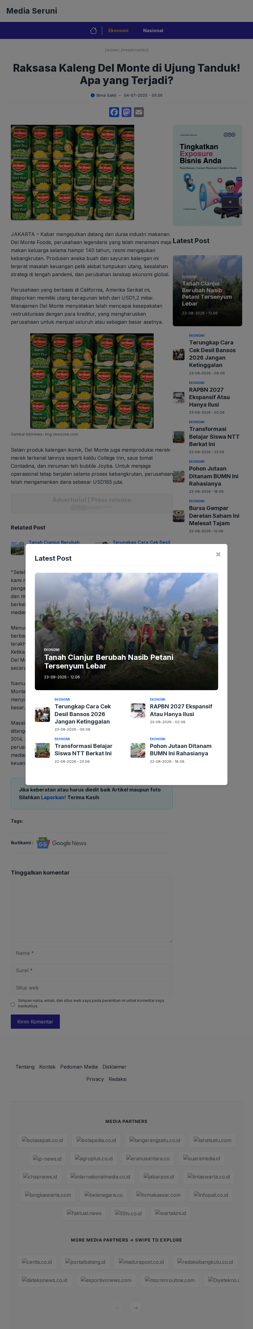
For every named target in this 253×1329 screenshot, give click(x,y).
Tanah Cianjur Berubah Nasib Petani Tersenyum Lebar (108, 662)
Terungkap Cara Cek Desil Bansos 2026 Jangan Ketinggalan (83, 714)
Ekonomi (52, 650)
